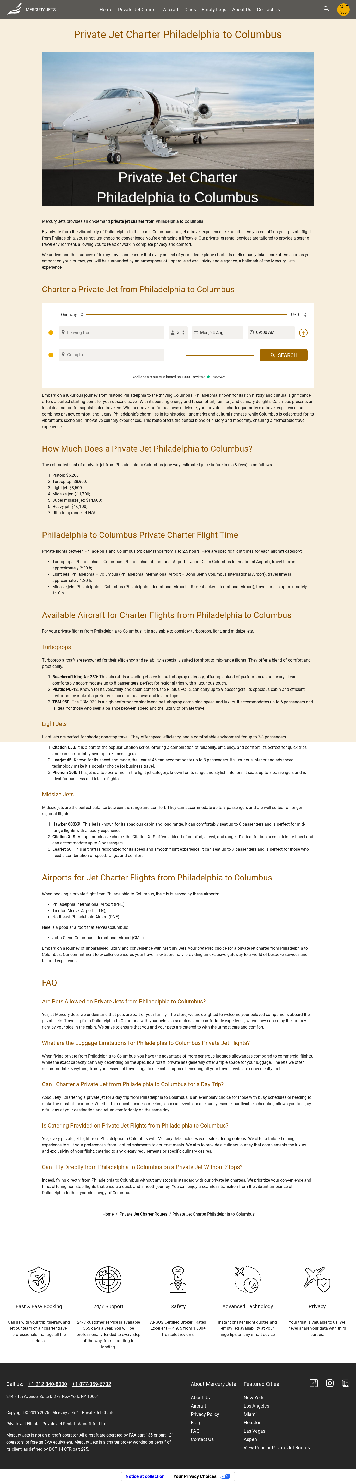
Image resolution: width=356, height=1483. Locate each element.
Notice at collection (145, 1476)
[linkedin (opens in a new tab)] (346, 1384)
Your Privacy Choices (195, 1476)
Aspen (250, 1439)
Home (106, 9)
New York (253, 1397)
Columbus (194, 221)
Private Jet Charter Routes (143, 1214)
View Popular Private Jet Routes (277, 1447)
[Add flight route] (303, 333)
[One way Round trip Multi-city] (67, 314)
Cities (190, 9)
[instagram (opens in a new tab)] (330, 1384)
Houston (252, 1422)
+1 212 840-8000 (47, 1384)
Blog (195, 1422)
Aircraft (171, 9)
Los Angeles (256, 1406)
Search (287, 355)
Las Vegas (254, 1431)
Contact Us (268, 9)
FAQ (195, 1431)
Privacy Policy (205, 1414)
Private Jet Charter (137, 9)
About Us (241, 9)
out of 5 (168, 377)
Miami (250, 1414)
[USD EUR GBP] (297, 314)
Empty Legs (214, 9)
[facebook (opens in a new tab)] (314, 1384)
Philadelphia (167, 221)
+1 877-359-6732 (91, 1384)
